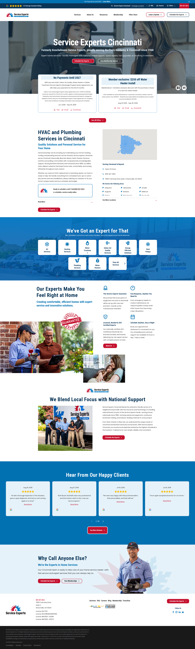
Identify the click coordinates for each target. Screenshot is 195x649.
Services (92, 601)
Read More (28, 504)
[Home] (17, 15)
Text (58, 110)
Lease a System (154, 15)
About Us (109, 346)
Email (66, 110)
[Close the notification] (189, 1)
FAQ (152, 6)
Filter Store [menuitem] (133, 15)
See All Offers (96, 120)
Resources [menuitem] (104, 15)
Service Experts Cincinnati (122, 6)
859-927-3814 (184, 6)
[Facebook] (173, 612)
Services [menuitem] (77, 15)
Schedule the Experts (177, 15)
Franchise (126, 601)
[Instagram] (176, 612)
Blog (109, 601)
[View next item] (103, 521)
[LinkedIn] (180, 612)
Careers (161, 6)
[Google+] (183, 612)
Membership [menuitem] (118, 15)
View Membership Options (109, 61)
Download (77, 110)
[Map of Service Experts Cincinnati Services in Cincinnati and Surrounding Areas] (130, 144)
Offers (171, 6)
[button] (184, 88)
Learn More (106, 2)
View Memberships (70, 581)
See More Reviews (96, 530)
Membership (117, 601)
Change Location (137, 6)
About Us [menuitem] (90, 15)
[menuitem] (9, 645)
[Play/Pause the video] (178, 88)
